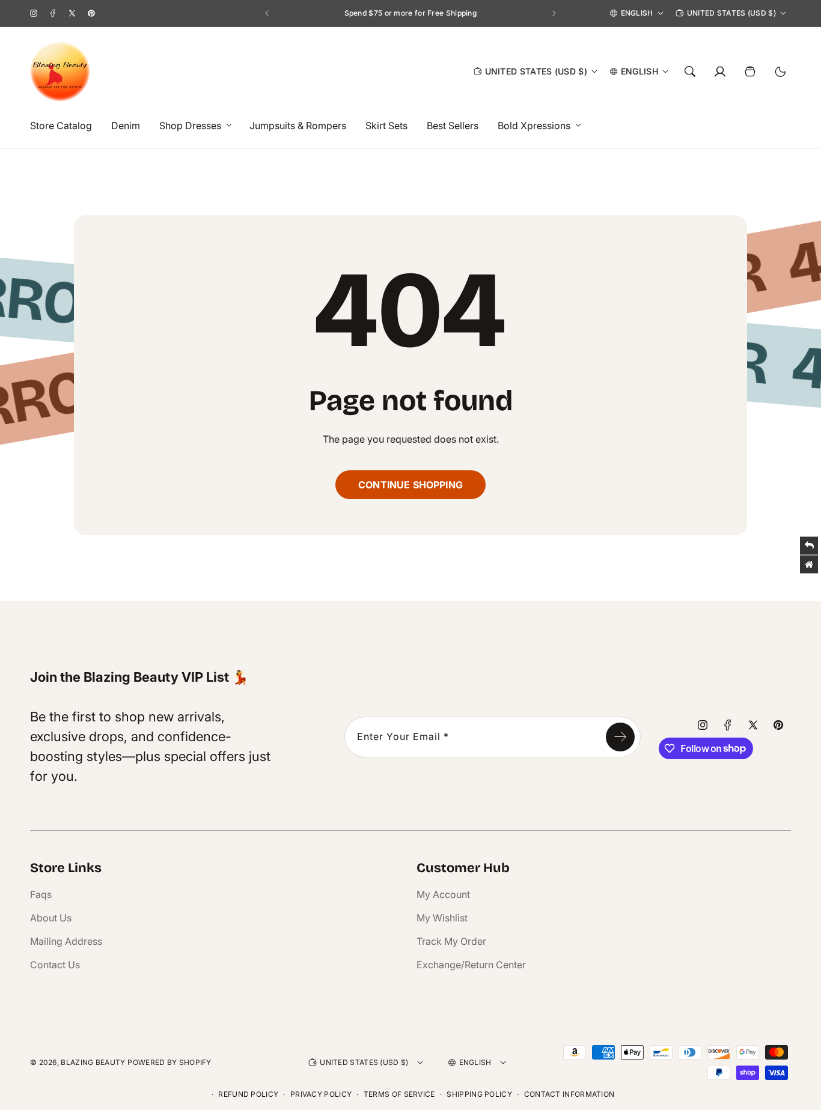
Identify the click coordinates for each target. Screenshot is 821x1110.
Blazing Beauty (93, 1062)
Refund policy (248, 1094)
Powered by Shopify (169, 1062)
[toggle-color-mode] (780, 71)
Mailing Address (66, 941)
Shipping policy (479, 1094)
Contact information (569, 1094)
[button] (192, 125)
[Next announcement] (554, 13)
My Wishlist (442, 918)
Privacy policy (321, 1094)
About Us (51, 918)
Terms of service (399, 1094)
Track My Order (451, 941)
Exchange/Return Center (471, 965)
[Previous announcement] (266, 13)
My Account (443, 894)
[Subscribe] (620, 737)
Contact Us (55, 965)
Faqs (41, 894)
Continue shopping (410, 485)
